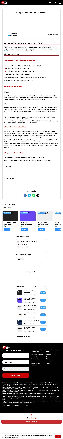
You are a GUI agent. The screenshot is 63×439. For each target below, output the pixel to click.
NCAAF (31, 241)
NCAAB (35, 241)
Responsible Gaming (41, 286)
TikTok (48, 363)
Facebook (48, 361)
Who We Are (35, 356)
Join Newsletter (16, 375)
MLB (24, 241)
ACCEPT (58, 436)
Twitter (47, 359)
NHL (27, 241)
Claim (7, 229)
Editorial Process (36, 363)
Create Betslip (31, 422)
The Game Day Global (37, 354)
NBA (21, 241)
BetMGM (6, 51)
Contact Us (34, 365)
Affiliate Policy (35, 361)
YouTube (48, 356)
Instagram (48, 354)
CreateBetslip (53, 2)
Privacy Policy (35, 359)
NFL (18, 241)
